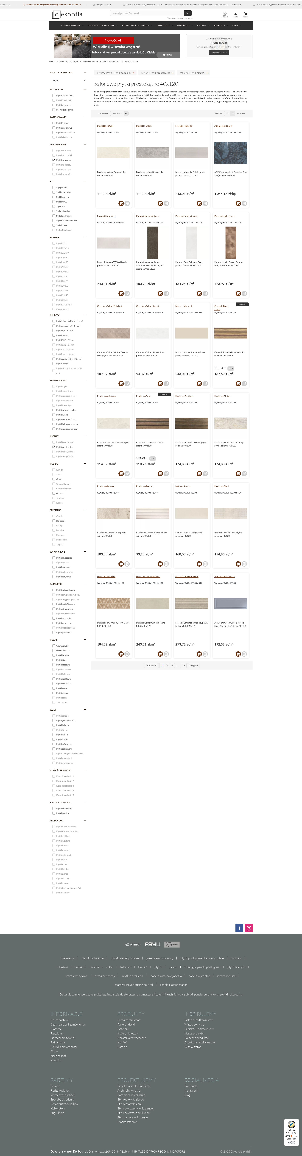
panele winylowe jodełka (166, 976)
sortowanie (103, 113)
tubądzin (62, 967)
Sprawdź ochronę (219, 52)
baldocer (125, 967)
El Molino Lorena (105, 486)
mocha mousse (226, 976)
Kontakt (56, 1060)
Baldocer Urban (144, 125)
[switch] (291, 1142)
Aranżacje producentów (200, 1042)
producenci (56, 820)
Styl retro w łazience (130, 1099)
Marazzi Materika (183, 125)
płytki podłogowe (93, 958)
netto (109, 967)
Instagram (191, 1090)
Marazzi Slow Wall (106, 576)
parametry (56, 584)
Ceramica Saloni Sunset (147, 306)
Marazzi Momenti (184, 306)
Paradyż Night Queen (224, 216)
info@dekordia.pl (83, 4)
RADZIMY (201, 26)
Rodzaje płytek (60, 1090)
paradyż (236, 958)
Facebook (191, 1086)
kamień (142, 967)
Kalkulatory (58, 1108)
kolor (53, 640)
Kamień (122, 1042)
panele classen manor (173, 985)
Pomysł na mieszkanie (131, 1095)
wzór (53, 710)
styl (52, 181)
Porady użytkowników (64, 1104)
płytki (158, 967)
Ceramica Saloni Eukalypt (109, 306)
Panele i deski (126, 1024)
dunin (78, 967)
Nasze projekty (194, 1033)
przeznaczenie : (114, 72)
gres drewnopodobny (159, 958)
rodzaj (54, 464)
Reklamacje (58, 1042)
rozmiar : (192, 72)
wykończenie (57, 552)
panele (173, 967)
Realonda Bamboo (184, 396)
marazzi (94, 967)
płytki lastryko (236, 967)
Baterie (122, 1047)
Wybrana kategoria (61, 72)
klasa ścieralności (60, 770)
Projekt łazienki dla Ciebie (134, 1086)
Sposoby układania (62, 1099)
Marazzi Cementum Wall (148, 576)
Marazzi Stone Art (106, 216)
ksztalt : (155, 72)
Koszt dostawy (60, 1020)
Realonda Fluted (222, 396)
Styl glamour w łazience (132, 1117)
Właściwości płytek (63, 1095)
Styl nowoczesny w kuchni (133, 1113)
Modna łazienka (127, 1122)
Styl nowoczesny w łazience (135, 1108)
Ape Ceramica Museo (224, 576)
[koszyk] (121, 203)
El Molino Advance (106, 396)
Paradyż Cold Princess (186, 216)
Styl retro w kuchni (129, 1104)
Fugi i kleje (57, 1113)
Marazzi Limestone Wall (187, 576)
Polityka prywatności (64, 1047)
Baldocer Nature (105, 125)
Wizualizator (193, 1047)
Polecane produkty (196, 1038)
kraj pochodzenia (60, 802)
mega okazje (57, 89)
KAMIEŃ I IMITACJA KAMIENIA (135, 26)
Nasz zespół (58, 1056)
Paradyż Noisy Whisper (147, 216)
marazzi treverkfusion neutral (134, 985)
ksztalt (54, 436)
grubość (55, 315)
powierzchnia (58, 380)
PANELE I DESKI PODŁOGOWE (101, 26)
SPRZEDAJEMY (163, 26)
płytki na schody (105, 976)
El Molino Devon (144, 486)
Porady (55, 1086)
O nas (54, 1051)
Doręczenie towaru (63, 1038)
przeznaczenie (58, 144)
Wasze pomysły (194, 1024)
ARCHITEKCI (219, 26)
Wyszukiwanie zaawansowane (180, 18)
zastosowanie (58, 117)
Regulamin (57, 1033)
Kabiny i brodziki (128, 1033)
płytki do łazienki (133, 976)
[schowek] (127, 203)
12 (183, 665)
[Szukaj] (188, 13)
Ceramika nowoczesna (131, 1038)
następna (193, 665)
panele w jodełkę (199, 976)
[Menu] (297, 1121)
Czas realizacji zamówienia (68, 1024)
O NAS (235, 26)
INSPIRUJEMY (183, 26)
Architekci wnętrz (128, 1090)
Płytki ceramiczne (70, 26)
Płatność (56, 1029)
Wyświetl (218, 113)
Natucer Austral (183, 486)
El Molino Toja (143, 396)
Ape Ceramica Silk (223, 125)
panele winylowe (77, 976)
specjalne (55, 510)
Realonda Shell (221, 486)
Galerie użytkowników (199, 1020)
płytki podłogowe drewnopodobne (202, 958)
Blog (187, 1095)
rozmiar (55, 237)
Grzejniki (123, 1029)
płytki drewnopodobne (125, 958)
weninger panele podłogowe (202, 967)
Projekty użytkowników (199, 1029)
